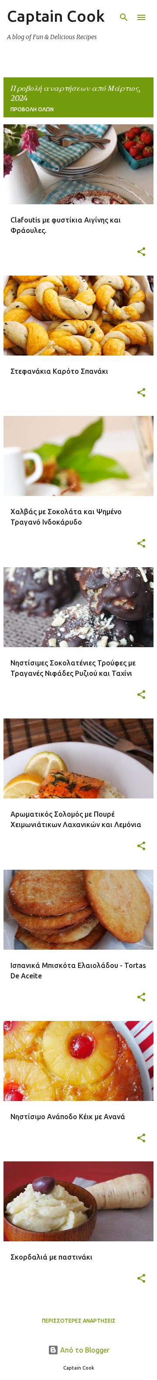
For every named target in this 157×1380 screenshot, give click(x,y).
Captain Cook (56, 16)
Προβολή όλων (32, 109)
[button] (141, 252)
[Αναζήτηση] (124, 17)
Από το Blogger (83, 1350)
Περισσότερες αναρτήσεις (79, 1320)
